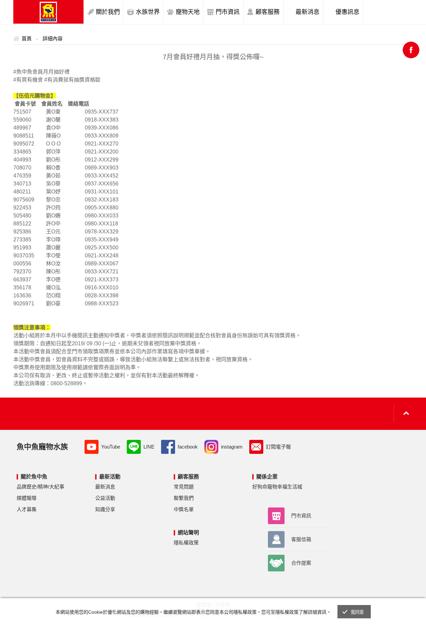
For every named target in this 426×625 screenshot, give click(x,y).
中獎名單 (184, 509)
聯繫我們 (184, 498)
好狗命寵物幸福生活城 (277, 486)
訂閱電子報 (278, 447)
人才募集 (27, 509)
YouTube (110, 447)
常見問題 (184, 486)
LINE (148, 447)
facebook (188, 447)
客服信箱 (301, 539)
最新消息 (105, 486)
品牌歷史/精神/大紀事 (40, 486)
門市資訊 (301, 515)
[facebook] (411, 50)
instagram (232, 447)
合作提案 (301, 563)
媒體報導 (27, 498)
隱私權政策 (186, 542)
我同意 (357, 612)
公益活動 (105, 498)
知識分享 (105, 509)
